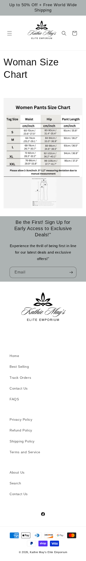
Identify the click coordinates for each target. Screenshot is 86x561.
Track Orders (20, 378)
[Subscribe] (71, 272)
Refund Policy (21, 430)
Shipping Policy (22, 441)
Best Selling (19, 366)
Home (14, 356)
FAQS (14, 399)
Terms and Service (25, 452)
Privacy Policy (21, 419)
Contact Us (19, 388)
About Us (17, 472)
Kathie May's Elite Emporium (48, 552)
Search (15, 483)
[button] (9, 33)
